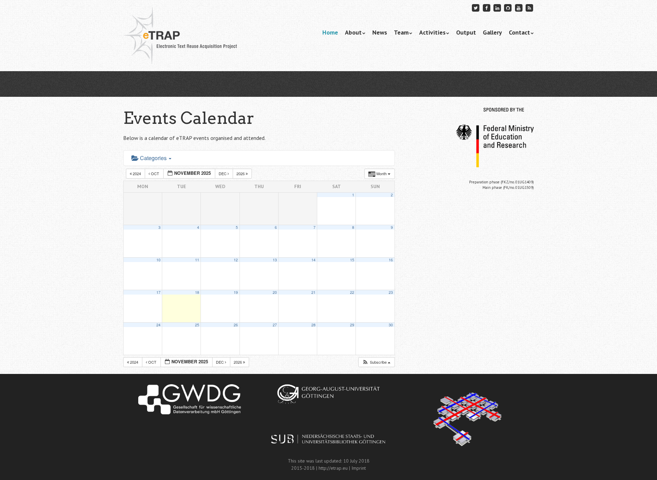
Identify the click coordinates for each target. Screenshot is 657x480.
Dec (223, 173)
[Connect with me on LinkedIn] (497, 7)
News (379, 32)
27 (275, 324)
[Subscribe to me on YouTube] (518, 7)
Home (330, 32)
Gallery (492, 32)
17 (158, 292)
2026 (241, 173)
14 (313, 259)
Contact (519, 32)
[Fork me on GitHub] (508, 7)
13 (275, 259)
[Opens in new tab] (189, 399)
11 (197, 259)
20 (275, 292)
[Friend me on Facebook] (486, 7)
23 (391, 292)
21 (313, 292)
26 (236, 324)
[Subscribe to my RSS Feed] (529, 7)
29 (352, 324)
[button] (376, 362)
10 (158, 259)
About (353, 32)
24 (158, 324)
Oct (155, 173)
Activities (432, 32)
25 (197, 324)
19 (236, 292)
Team (401, 32)
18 (197, 292)
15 (352, 259)
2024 (137, 173)
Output (466, 32)
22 (352, 292)
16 (391, 259)
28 (313, 324)
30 (391, 324)
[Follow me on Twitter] (476, 7)
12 (236, 259)
